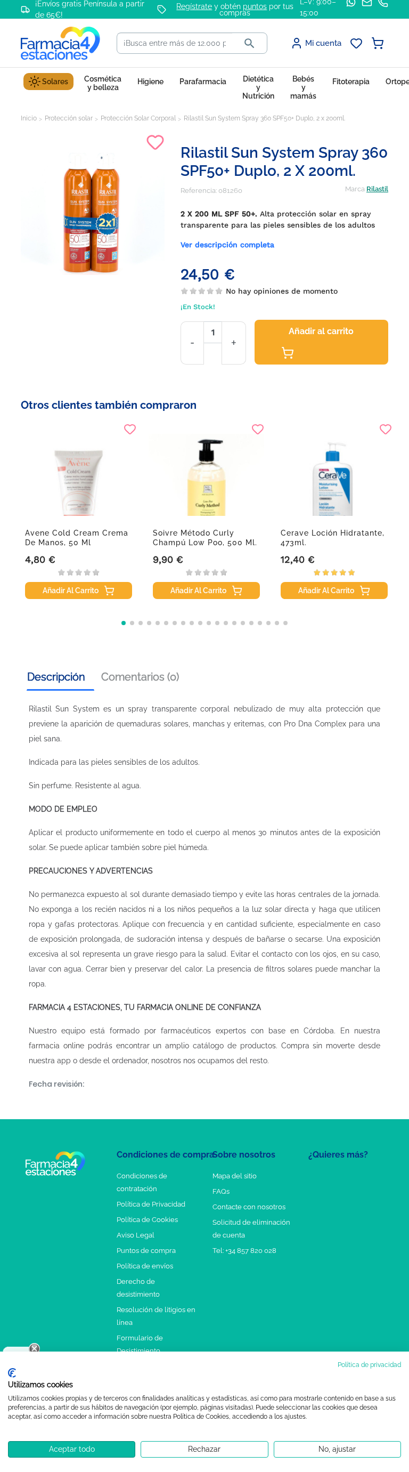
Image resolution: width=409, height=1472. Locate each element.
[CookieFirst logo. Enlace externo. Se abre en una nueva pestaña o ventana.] (12, 1373)
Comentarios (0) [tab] (140, 676)
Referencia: (199, 191)
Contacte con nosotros (248, 1207)
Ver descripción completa (227, 244)
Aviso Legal (135, 1235)
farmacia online (56, 1045)
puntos (255, 6)
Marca (355, 189)
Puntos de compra (146, 1251)
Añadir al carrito (321, 331)
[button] (123, 623)
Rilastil (377, 189)
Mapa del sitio (234, 1176)
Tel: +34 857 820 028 (244, 1251)
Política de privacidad (369, 1365)
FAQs (221, 1191)
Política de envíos (145, 1266)
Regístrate (194, 6)
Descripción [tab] (56, 676)
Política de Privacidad (151, 1204)
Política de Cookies (147, 1220)
